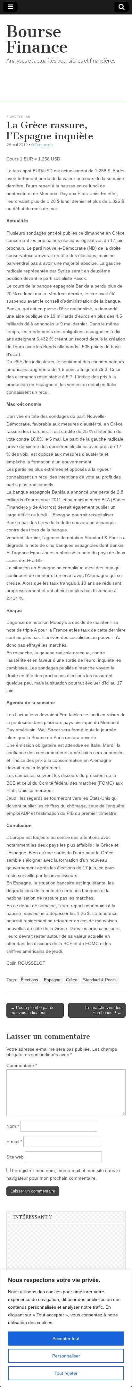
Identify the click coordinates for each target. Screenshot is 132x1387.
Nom (12, 1126)
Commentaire (21, 1065)
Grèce (71, 980)
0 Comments (42, 144)
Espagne (52, 980)
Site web (15, 1156)
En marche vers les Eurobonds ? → (103, 1010)
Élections (29, 980)
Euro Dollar (18, 117)
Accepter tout (66, 1338)
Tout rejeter (66, 1373)
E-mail (14, 1141)
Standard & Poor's (100, 980)
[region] (66, 1328)
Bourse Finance (37, 39)
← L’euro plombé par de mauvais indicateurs (32, 1010)
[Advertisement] (61, 1268)
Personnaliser (66, 1355)
